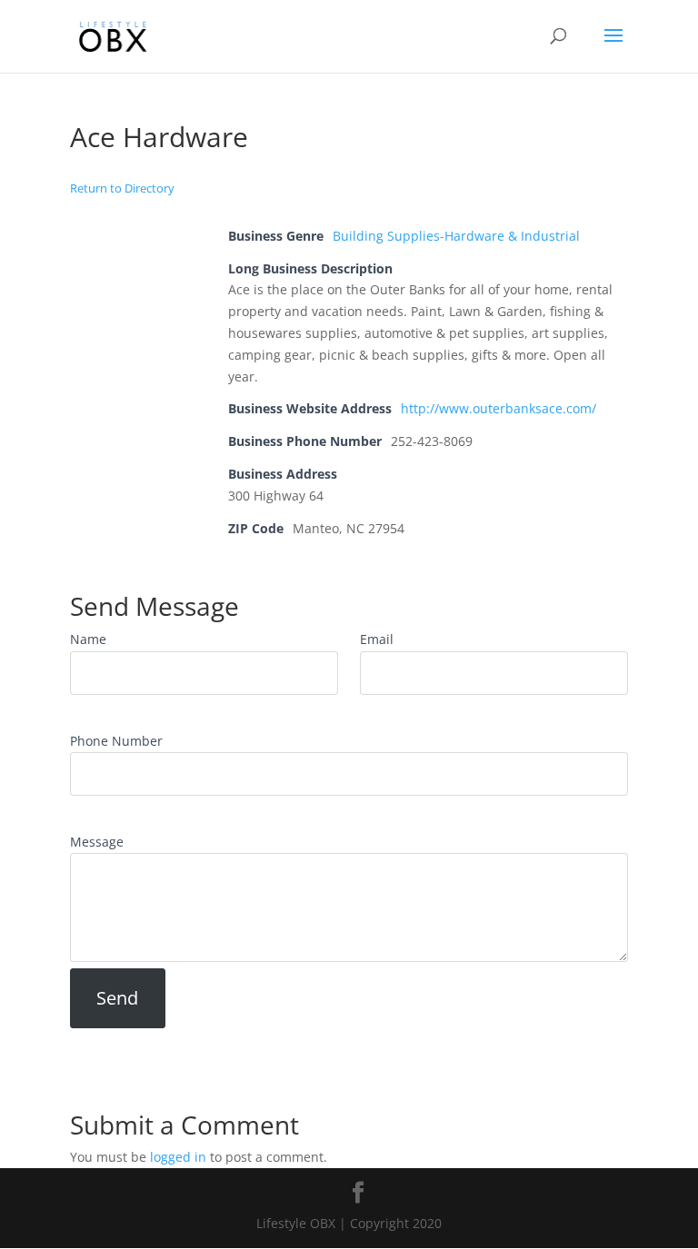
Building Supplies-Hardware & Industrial (456, 235)
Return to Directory (122, 188)
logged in (178, 1156)
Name (88, 639)
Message (97, 841)
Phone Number (116, 740)
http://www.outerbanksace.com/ (498, 408)
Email (377, 639)
